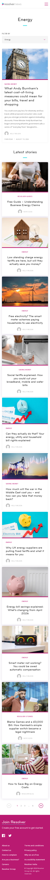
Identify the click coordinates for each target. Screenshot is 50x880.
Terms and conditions (34, 845)
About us (6, 845)
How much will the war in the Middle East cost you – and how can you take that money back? (24, 494)
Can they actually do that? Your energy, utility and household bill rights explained (25, 437)
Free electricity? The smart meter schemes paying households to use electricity (25, 319)
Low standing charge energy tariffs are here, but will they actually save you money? (25, 261)
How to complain (9, 855)
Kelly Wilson (15, 133)
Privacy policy (30, 850)
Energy (25, 252)
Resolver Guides (25, 196)
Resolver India (30, 864)
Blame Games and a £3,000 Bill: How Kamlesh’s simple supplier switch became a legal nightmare (25, 726)
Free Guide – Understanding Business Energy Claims (25, 203)
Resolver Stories (25, 716)
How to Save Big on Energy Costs (25, 785)
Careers (5, 864)
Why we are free (31, 855)
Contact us (6, 850)
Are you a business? (10, 859)
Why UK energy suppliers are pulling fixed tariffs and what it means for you (25, 551)
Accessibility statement (34, 859)
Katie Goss (27, 211)
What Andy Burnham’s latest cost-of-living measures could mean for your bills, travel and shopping (23, 96)
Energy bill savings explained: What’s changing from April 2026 (25, 610)
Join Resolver (14, 822)
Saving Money (10, 84)
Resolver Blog (28, 794)
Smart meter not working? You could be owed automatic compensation (25, 666)
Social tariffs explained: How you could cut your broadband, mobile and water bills (25, 380)
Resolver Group (9, 869)
